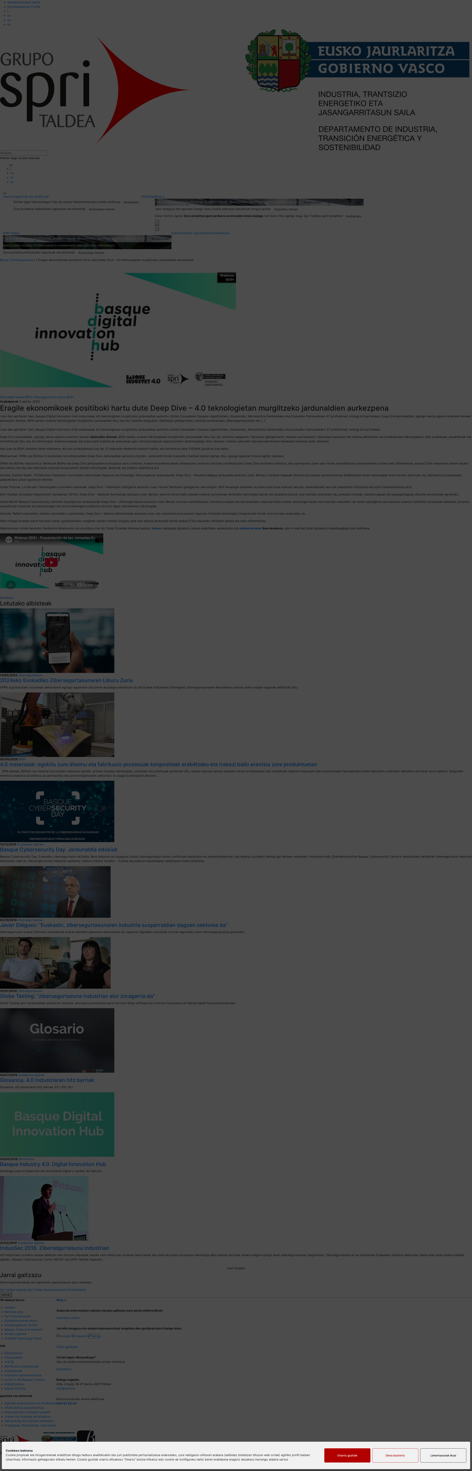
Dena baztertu (395, 1455)
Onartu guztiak (347, 1455)
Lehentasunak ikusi (443, 1455)
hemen (70, 1459)
